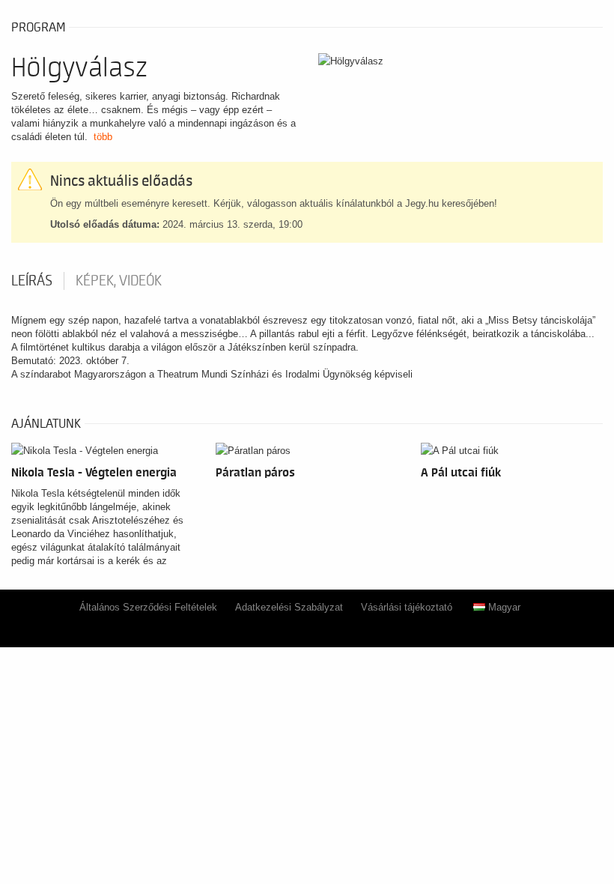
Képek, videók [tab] (119, 281)
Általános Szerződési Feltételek (148, 607)
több (103, 136)
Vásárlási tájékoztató (406, 607)
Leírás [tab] (31, 281)
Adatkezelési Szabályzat (289, 607)
